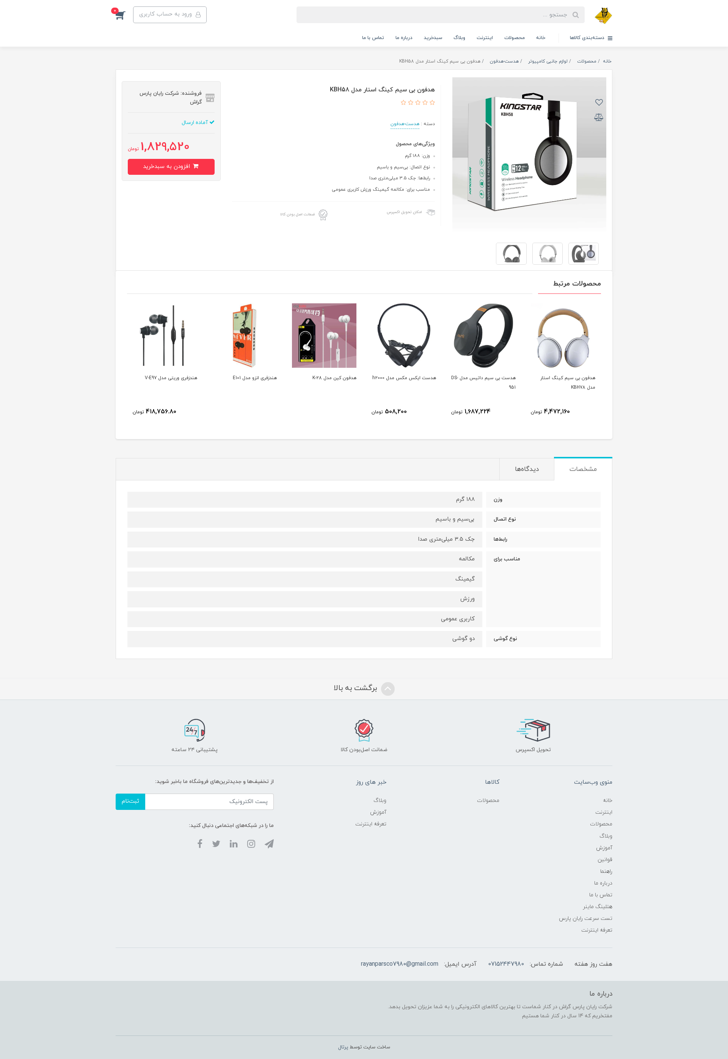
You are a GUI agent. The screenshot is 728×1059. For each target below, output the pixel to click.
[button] (124, 14)
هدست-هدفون (405, 124)
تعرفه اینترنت (596, 930)
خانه (540, 38)
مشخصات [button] (583, 469)
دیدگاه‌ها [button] (527, 469)
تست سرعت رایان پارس (585, 918)
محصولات (514, 38)
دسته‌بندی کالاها (588, 38)
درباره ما (404, 38)
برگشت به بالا (356, 688)
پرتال (343, 1047)
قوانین (605, 859)
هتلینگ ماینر (597, 906)
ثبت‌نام (130, 801)
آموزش (604, 848)
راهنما (606, 871)
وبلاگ (459, 38)
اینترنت (485, 38)
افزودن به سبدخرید (167, 167)
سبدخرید (433, 38)
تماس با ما (373, 38)
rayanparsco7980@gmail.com (399, 964)
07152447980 (506, 964)
